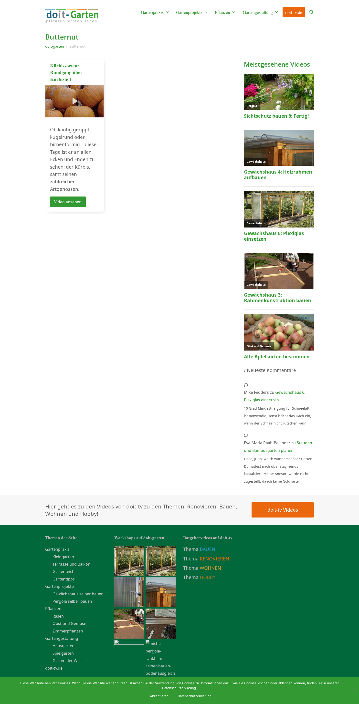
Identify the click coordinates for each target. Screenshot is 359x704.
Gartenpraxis (57, 549)
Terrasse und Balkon (71, 564)
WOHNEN (210, 568)
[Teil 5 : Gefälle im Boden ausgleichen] (161, 658)
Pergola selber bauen (72, 601)
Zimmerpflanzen (68, 631)
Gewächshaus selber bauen (78, 594)
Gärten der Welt (67, 660)
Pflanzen (53, 608)
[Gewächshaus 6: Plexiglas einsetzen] (129, 560)
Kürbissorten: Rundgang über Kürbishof (66, 72)
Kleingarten (63, 556)
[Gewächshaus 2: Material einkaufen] (161, 623)
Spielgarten (63, 653)
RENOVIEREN (214, 558)
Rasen (58, 616)
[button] (311, 12)
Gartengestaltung (61, 638)
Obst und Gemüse (69, 623)
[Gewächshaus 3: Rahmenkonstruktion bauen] (129, 623)
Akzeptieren (159, 696)
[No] (352, 690)
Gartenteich (63, 571)
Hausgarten (63, 645)
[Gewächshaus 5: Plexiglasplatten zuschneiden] (129, 591)
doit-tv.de (54, 668)
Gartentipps (64, 579)
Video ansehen (68, 202)
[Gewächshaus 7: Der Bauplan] (161, 560)
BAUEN (207, 549)
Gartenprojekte (59, 586)
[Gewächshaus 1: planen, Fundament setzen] (129, 654)
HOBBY (207, 577)
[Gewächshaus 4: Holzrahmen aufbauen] (161, 591)
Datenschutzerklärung (194, 696)
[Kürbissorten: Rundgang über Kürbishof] (74, 100)
